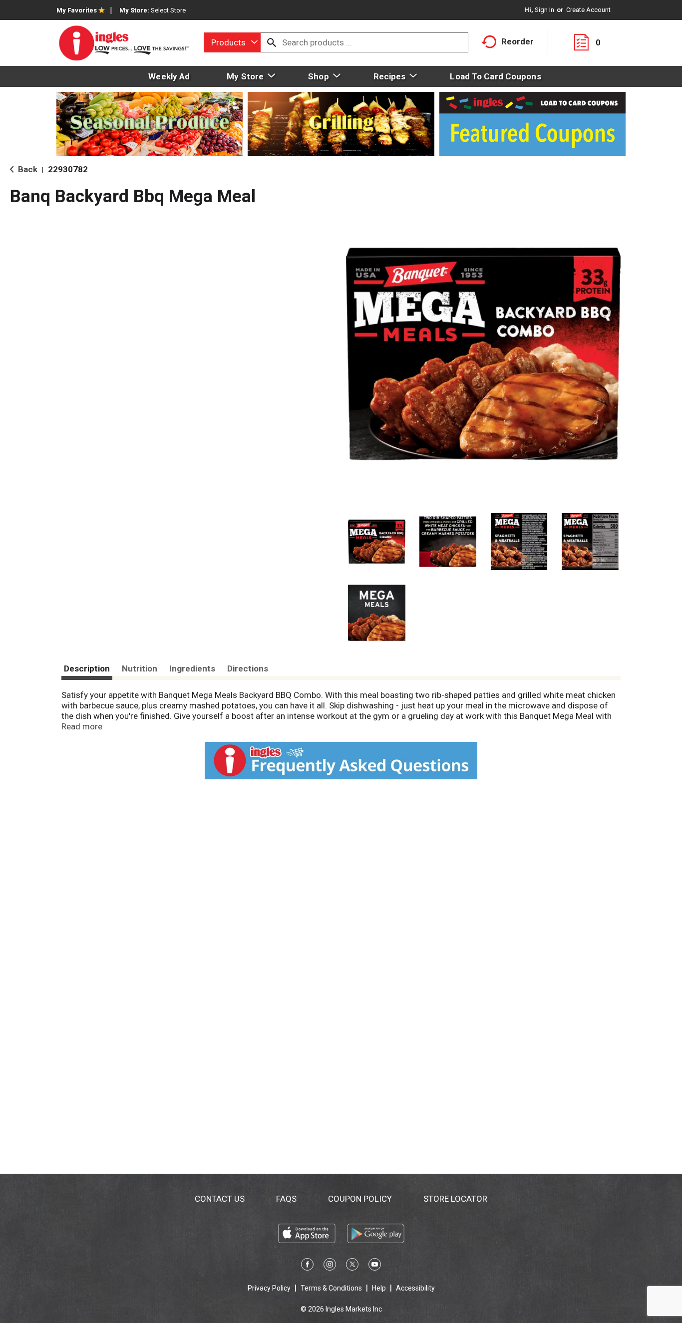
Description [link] (87, 668)
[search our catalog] (272, 42)
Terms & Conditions (331, 1288)
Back (26, 169)
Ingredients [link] (192, 668)
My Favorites (76, 10)
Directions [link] (247, 668)
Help (379, 1288)
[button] (376, 542)
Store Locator (455, 1199)
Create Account (588, 9)
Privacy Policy (269, 1288)
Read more (81, 726)
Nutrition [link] (139, 668)
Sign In (544, 9)
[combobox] (232, 42)
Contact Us (220, 1199)
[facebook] (307, 1266)
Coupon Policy (360, 1199)
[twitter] (352, 1266)
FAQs (286, 1199)
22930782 (68, 169)
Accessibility (415, 1288)
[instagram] (330, 1266)
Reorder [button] (517, 41)
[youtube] (374, 1266)
